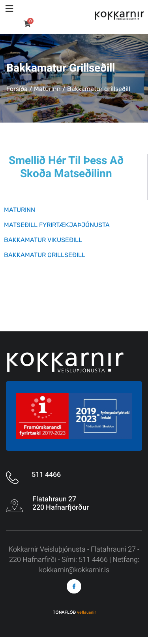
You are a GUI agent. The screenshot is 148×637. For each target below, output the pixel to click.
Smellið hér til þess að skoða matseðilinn (66, 167)
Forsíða (17, 89)
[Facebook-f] (74, 586)
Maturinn (47, 89)
